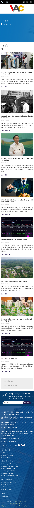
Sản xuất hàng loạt (8, 473)
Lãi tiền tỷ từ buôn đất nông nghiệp (14, 281)
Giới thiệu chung (7, 453)
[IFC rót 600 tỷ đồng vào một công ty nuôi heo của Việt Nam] (17, 187)
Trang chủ (9, 501)
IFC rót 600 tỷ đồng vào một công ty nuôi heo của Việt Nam (17, 201)
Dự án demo (6, 487)
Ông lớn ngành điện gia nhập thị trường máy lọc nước (17, 73)
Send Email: (7, 2)
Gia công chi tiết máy (9, 471)
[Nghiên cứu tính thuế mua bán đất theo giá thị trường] (17, 144)
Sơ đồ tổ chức (7, 457)
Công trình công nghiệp (9, 482)
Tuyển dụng (5, 496)
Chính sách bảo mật (20, 501)
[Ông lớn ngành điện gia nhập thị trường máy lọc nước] (17, 60)
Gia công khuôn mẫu (9, 468)
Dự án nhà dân (7, 484)
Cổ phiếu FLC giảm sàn (9, 359)
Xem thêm (5, 87)
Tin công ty (8, 381)
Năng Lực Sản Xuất (8, 455)
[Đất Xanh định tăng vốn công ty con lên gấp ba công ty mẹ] (17, 306)
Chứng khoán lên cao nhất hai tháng (14, 240)
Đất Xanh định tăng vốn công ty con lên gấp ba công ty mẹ (17, 320)
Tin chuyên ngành (10, 385)
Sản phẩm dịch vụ (7, 461)
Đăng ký (27, 403)
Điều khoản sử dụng (16, 503)
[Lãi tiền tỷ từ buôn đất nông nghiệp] (17, 267)
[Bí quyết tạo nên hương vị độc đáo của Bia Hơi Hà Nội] (17, 101)
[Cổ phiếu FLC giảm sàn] (17, 346)
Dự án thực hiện (6, 479)
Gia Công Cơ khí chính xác (10, 466)
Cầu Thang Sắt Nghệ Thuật (10, 475)
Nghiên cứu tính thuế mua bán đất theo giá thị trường (17, 159)
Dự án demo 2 (7, 489)
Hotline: (2, 2)
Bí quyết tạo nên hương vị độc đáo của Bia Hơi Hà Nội (17, 117)
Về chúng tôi (5, 450)
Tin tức (3, 493)
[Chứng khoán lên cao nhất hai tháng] (17, 227)
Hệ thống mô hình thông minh (11, 464)
